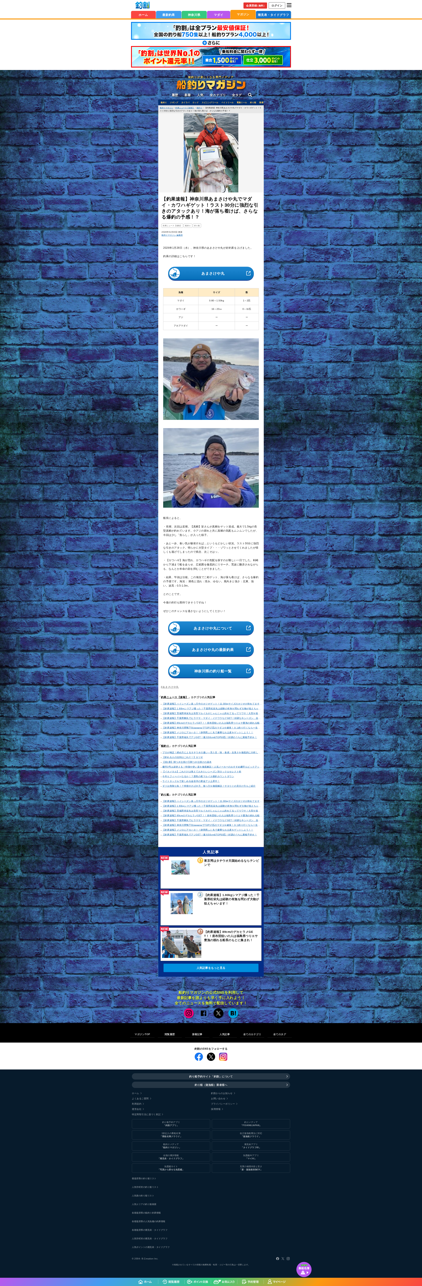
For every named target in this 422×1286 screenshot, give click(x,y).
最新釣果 (168, 15)
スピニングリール (210, 102)
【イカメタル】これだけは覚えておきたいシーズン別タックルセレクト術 (201, 771)
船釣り (164, 102)
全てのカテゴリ (252, 1034)
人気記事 (225, 1034)
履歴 (175, 95)
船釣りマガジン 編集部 (172, 235)
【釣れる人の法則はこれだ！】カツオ (182, 757)
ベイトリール (227, 102)
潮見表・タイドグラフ (273, 15)
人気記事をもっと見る (211, 967)
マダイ (218, 15)
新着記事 (197, 1034)
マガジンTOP (142, 1034)
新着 (187, 95)
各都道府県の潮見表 (142, 1230)
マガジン (243, 14)
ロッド (196, 102)
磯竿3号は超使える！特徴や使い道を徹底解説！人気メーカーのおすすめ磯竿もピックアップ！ (212, 767)
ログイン (276, 5)
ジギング (174, 102)
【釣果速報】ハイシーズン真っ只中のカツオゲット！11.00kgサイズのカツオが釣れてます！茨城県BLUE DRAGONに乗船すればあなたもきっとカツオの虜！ (212, 704)
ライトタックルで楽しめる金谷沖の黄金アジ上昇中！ (191, 781)
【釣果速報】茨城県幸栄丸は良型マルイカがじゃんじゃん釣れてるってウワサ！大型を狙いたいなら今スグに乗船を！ (212, 713)
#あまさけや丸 (170, 687)
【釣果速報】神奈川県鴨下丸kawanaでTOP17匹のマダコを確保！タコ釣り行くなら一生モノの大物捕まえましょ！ (212, 728)
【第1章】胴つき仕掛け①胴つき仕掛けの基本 (187, 762)
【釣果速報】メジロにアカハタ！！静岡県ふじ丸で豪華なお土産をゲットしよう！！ (207, 732)
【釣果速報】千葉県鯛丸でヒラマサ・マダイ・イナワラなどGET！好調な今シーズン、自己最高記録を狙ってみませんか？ (212, 718)
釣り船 (253, 102)
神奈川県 (194, 15)
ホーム (143, 15)
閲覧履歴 (170, 1034)
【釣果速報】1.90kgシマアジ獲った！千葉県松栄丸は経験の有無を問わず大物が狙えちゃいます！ (212, 708)
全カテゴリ (218, 95)
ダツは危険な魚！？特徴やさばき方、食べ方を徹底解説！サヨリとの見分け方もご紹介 (209, 786)
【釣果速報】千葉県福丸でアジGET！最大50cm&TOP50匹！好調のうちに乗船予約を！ (209, 737)
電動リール (242, 102)
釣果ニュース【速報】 (174, 697)
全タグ (237, 95)
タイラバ (185, 102)
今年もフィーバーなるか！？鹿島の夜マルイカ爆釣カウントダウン (198, 776)
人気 (200, 95)
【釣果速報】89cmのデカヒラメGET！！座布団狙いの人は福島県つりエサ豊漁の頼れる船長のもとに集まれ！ (212, 723)
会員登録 (256, 5)
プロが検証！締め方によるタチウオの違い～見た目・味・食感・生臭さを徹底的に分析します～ (212, 752)
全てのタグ (279, 1034)
